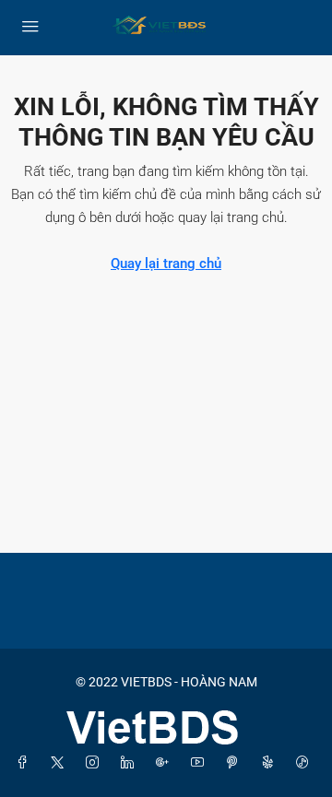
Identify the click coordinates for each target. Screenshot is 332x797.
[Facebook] (26, 763)
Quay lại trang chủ (166, 263)
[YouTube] (201, 763)
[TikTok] (306, 763)
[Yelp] (271, 763)
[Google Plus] (166, 763)
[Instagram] (96, 763)
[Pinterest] (236, 763)
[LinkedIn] (131, 763)
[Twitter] (61, 763)
